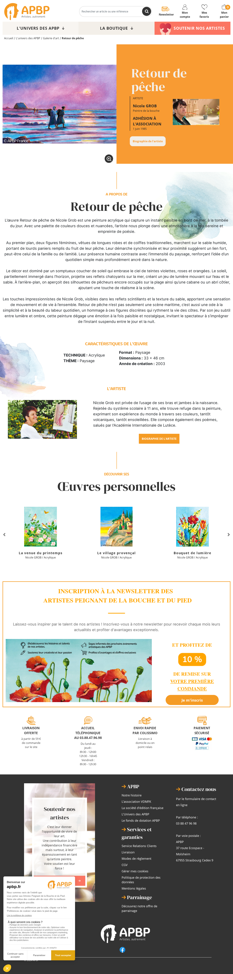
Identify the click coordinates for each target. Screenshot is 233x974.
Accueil (8, 38)
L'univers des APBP (28, 38)
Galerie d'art (51, 38)
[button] (4, 534)
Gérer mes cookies (135, 871)
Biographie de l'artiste (148, 141)
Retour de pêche (73, 38)
